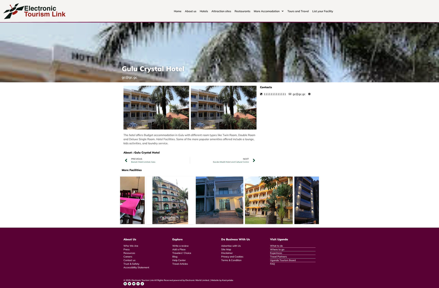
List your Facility (322, 11)
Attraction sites (221, 11)
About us (190, 11)
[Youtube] (133, 283)
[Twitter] (129, 283)
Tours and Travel (298, 11)
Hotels (204, 11)
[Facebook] (125, 283)
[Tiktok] (142, 283)
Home (177, 11)
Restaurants (242, 11)
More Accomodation (267, 11)
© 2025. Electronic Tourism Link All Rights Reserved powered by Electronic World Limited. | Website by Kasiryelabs (178, 280)
